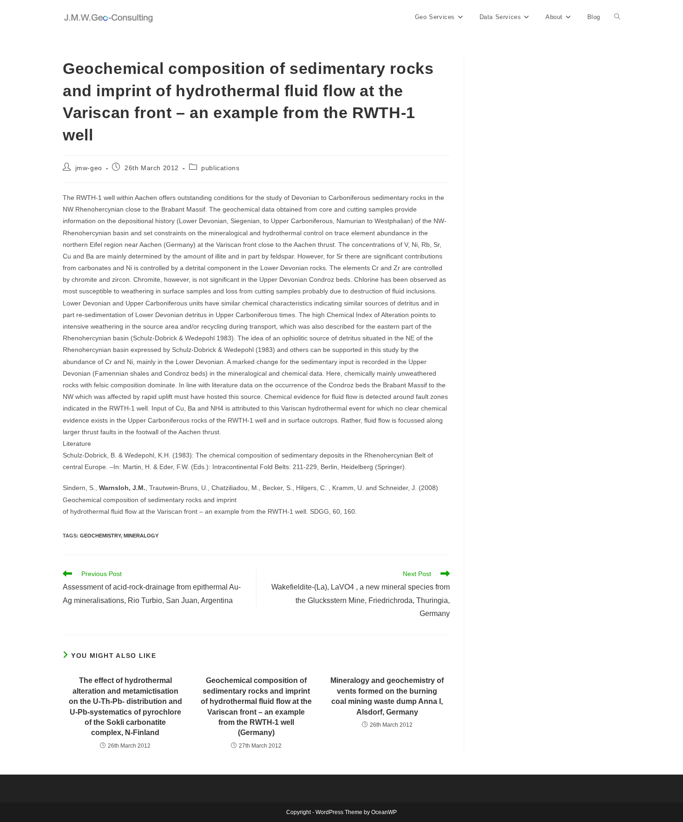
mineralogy (141, 535)
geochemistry (100, 535)
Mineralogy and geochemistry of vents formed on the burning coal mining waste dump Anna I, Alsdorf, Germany (387, 696)
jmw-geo (88, 168)
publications (220, 168)
